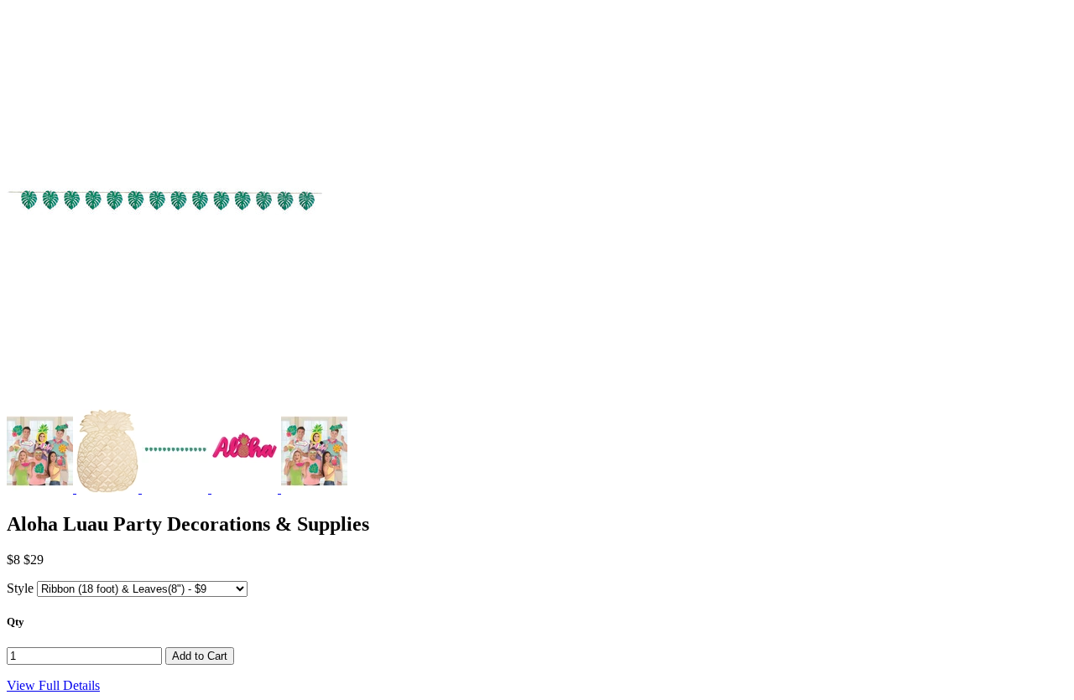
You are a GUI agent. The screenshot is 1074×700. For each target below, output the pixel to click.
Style (20, 588)
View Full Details (53, 685)
